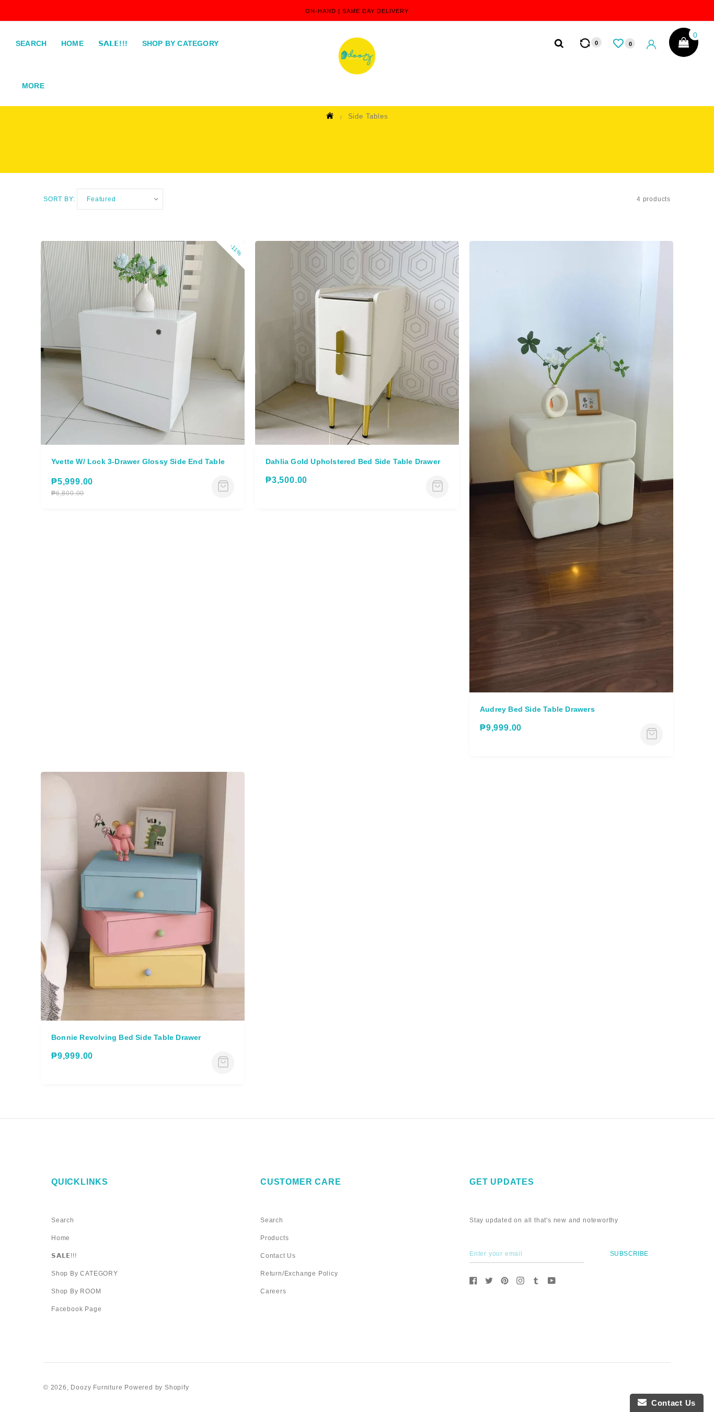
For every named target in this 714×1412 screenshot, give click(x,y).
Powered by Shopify (156, 1387)
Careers (273, 1291)
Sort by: (59, 199)
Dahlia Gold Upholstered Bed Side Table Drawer (353, 461)
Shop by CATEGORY (180, 43)
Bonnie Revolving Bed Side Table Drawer (126, 1037)
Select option (437, 487)
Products (274, 1238)
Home (72, 43)
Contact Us (278, 1255)
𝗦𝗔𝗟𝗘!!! (113, 43)
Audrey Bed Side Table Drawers (537, 709)
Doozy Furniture (96, 1387)
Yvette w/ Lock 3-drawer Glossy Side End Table (138, 461)
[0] (619, 43)
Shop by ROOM (76, 1291)
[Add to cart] (223, 487)
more (33, 86)
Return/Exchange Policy (299, 1273)
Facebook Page (76, 1309)
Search (31, 43)
